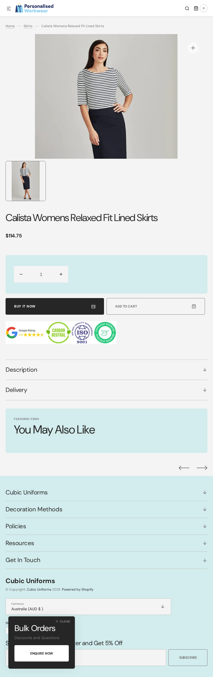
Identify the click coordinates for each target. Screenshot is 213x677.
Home (10, 26)
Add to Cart (126, 306)
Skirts (28, 26)
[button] (9, 9)
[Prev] (184, 468)
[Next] (202, 468)
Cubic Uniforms (39, 589)
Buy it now (25, 306)
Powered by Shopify (77, 589)
